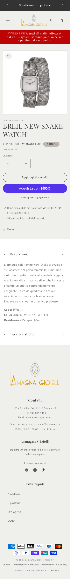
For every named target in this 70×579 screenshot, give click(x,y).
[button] (8, 20)
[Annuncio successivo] (63, 5)
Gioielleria (14, 494)
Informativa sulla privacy (54, 565)
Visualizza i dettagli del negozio (26, 218)
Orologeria (14, 512)
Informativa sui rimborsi (26, 565)
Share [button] (10, 229)
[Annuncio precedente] (7, 5)
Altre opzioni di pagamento (35, 197)
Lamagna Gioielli (33, 560)
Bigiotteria (14, 503)
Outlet (11, 521)
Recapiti (55, 570)
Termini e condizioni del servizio (31, 570)
